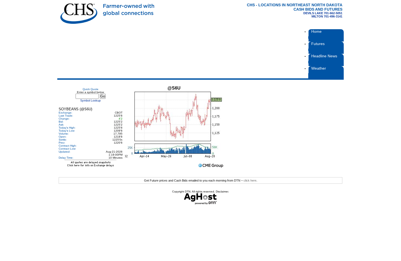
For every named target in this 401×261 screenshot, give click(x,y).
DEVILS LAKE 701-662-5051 (322, 13)
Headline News (324, 56)
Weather (318, 68)
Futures (318, 43)
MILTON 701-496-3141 (327, 16)
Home (316, 31)
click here (250, 180)
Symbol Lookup (90, 100)
